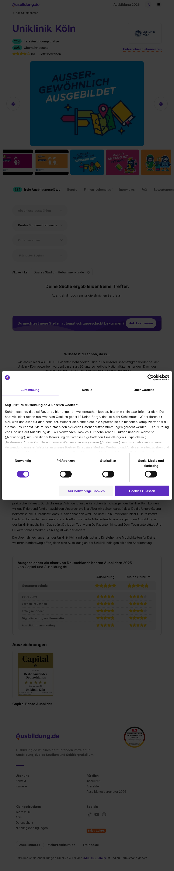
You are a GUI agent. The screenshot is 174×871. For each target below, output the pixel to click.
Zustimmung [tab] (30, 390)
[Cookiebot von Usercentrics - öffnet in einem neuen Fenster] (150, 377)
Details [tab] (87, 390)
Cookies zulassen (142, 491)
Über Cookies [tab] (144, 390)
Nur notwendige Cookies (86, 491)
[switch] (66, 474)
